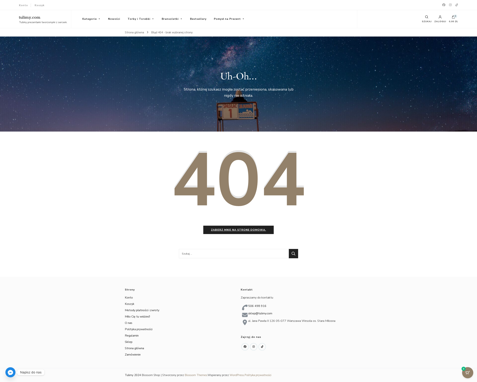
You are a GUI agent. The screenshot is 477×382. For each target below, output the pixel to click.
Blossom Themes (196, 375)
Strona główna (134, 348)
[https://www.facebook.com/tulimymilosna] (245, 347)
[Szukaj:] (234, 253)
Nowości (114, 19)
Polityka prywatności (138, 329)
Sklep (128, 342)
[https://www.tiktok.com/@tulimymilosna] (262, 347)
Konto (23, 5)
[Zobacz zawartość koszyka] (453, 17)
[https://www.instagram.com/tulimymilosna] (253, 347)
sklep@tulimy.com (260, 313)
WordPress (237, 375)
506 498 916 (257, 306)
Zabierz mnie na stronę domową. (238, 230)
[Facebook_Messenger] (10, 372)
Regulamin (132, 336)
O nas (128, 323)
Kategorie (89, 19)
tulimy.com (29, 16)
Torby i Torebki (139, 19)
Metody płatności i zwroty (142, 310)
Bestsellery (198, 19)
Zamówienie (133, 355)
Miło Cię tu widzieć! (137, 317)
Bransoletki (170, 19)
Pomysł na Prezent (227, 19)
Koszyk (40, 5)
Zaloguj (440, 21)
